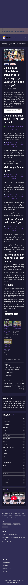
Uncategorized (6, 479)
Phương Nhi (5, 526)
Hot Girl (13, 64)
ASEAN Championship (7, 524)
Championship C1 (16, 524)
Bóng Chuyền (6, 421)
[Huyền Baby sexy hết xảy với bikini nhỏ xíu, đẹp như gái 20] (8, 323)
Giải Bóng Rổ (6, 438)
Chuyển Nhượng (7, 433)
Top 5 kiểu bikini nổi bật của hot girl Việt (17, 328)
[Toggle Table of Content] (18, 110)
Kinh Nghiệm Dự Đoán (8, 447)
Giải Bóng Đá (6, 436)
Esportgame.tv (7, 568)
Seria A (5, 465)
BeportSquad (6, 562)
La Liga (5, 450)
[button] (8, 375)
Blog (4, 418)
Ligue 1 (5, 453)
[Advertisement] (14, 14)
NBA (4, 456)
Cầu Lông (5, 427)
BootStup (5, 565)
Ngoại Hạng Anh (7, 462)
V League (5, 482)
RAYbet (5, 571)
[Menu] (25, 37)
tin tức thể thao (7, 476)
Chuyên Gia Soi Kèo (8, 430)
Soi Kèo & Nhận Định (8, 468)
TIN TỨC (5, 474)
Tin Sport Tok (6, 471)
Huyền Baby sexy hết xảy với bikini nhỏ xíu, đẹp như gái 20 (7, 329)
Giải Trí (14, 43)
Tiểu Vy (8, 365)
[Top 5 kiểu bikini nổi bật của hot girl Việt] (17, 323)
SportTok (10, 43)
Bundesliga (6, 424)
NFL (4, 459)
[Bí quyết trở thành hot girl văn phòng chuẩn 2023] (8, 341)
